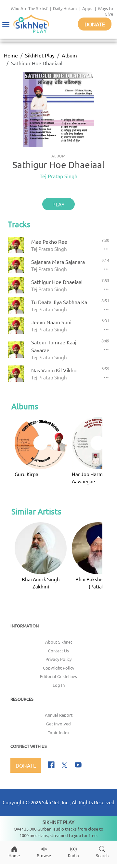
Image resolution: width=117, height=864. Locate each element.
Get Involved (58, 723)
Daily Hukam (65, 8)
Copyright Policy (58, 668)
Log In (59, 685)
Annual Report (58, 715)
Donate (94, 24)
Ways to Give (105, 11)
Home (11, 55)
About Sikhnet (58, 642)
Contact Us (58, 650)
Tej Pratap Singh (58, 176)
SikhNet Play (40, 55)
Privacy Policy (59, 659)
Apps (87, 8)
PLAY (58, 204)
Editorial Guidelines (58, 676)
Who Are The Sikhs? (29, 8)
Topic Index (59, 732)
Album (69, 55)
